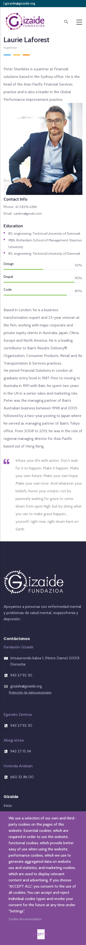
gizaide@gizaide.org (20, 3)
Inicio (8, 805)
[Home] (25, 21)
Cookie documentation (25, 919)
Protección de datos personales (51, 10)
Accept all (41, 934)
